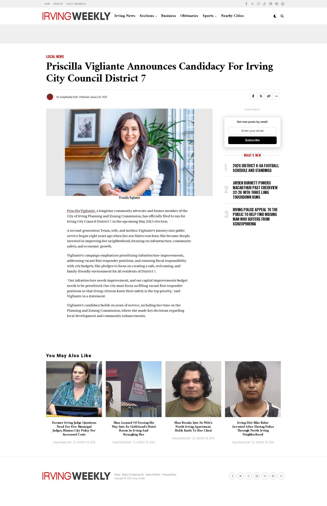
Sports (208, 16)
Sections (147, 16)
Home (117, 474)
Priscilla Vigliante (81, 210)
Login (47, 3)
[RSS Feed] (281, 476)
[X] (252, 3)
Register (58, 3)
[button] (255, 97)
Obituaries (189, 16)
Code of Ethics (153, 474)
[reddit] (283, 3)
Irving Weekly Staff (62, 442)
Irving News (124, 16)
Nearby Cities (232, 16)
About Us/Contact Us (133, 474)
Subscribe (252, 140)
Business (168, 16)
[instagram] (258, 3)
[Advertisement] (163, 34)
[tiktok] (264, 3)
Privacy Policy (169, 474)
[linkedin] (270, 3)
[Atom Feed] (273, 476)
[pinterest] (277, 3)
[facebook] (246, 3)
